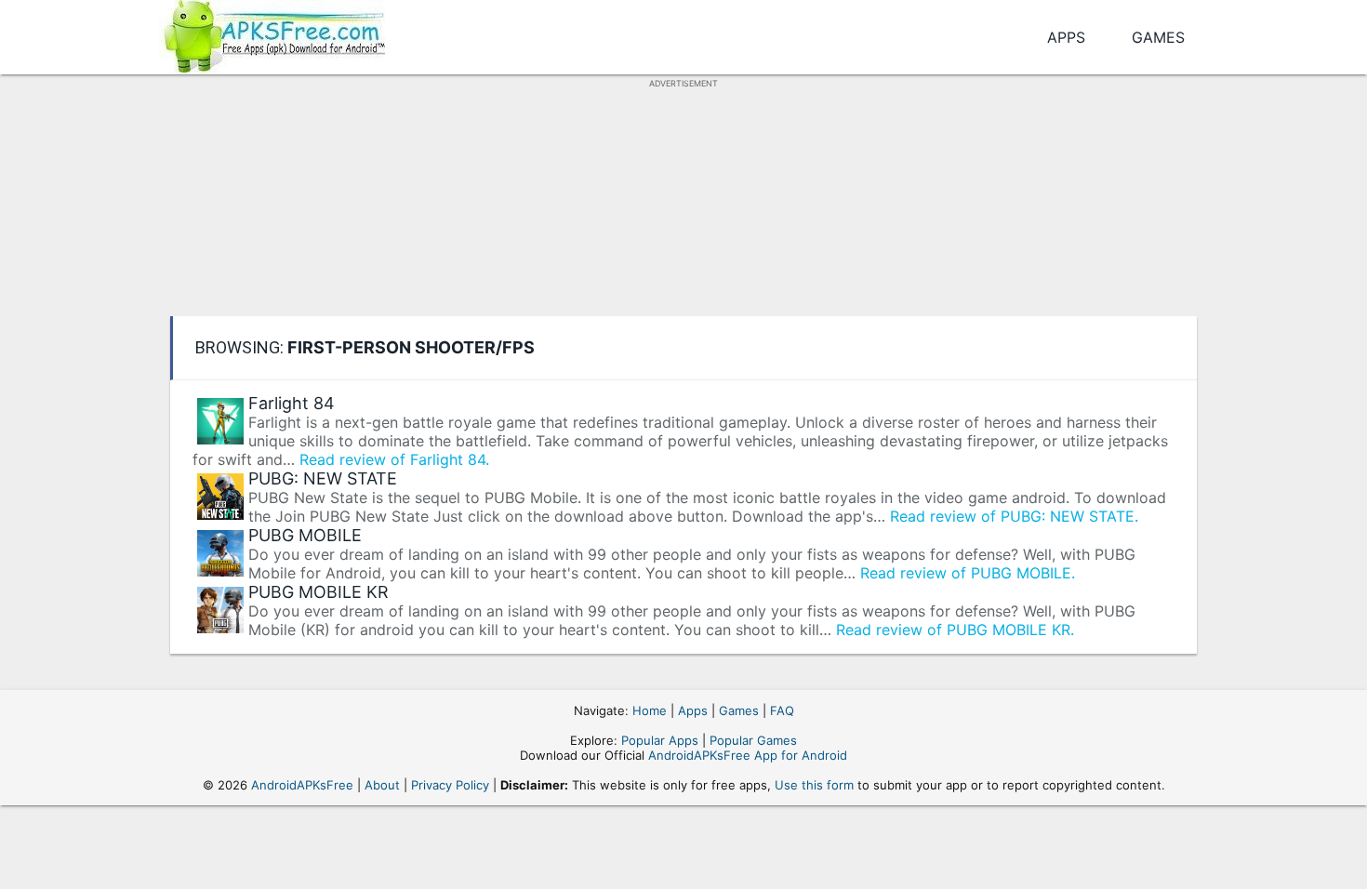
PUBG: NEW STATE (322, 478)
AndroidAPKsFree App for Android (747, 755)
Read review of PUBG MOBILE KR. (955, 629)
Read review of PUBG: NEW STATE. (1014, 516)
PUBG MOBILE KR (318, 592)
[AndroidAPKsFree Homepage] (272, 33)
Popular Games (753, 740)
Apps (1066, 37)
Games (1158, 37)
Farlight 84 (291, 403)
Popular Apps (659, 740)
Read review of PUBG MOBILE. (967, 573)
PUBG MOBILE (305, 535)
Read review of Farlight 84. (394, 459)
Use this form (814, 784)
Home (649, 710)
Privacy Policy (450, 784)
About (382, 784)
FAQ (782, 710)
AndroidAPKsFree (302, 784)
